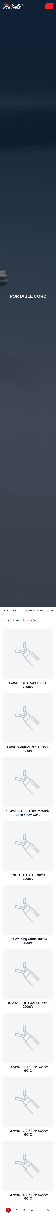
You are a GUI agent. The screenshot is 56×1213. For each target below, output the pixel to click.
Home (6, 620)
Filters (11, 610)
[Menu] (49, 6)
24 (47, 1210)
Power (15, 620)
